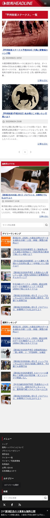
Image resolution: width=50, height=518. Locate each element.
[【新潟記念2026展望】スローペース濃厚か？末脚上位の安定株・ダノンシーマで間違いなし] (6, 376)
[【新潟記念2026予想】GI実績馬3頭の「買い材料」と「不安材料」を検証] (6, 353)
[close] (47, 510)
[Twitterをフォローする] (4, 504)
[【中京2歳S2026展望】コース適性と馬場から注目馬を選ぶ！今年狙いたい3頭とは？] (6, 264)
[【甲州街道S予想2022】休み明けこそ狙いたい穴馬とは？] (25, 97)
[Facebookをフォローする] (12, 504)
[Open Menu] (46, 3)
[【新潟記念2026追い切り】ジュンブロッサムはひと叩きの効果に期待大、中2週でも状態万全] (6, 299)
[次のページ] (30, 152)
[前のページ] (19, 152)
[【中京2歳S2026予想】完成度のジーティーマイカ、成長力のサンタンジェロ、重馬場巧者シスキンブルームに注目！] (6, 388)
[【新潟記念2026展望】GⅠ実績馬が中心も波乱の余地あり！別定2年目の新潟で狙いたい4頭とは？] (6, 253)
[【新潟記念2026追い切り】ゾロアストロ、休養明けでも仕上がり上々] (6, 310)
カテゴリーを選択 (11, 485)
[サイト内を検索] (46, 224)
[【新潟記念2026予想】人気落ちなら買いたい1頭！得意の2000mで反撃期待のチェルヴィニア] (6, 276)
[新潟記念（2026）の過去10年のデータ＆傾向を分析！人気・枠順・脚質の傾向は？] (6, 241)
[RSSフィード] (19, 504)
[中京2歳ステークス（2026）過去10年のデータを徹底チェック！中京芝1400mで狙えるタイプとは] (6, 287)
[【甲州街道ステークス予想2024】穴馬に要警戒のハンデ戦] (25, 33)
